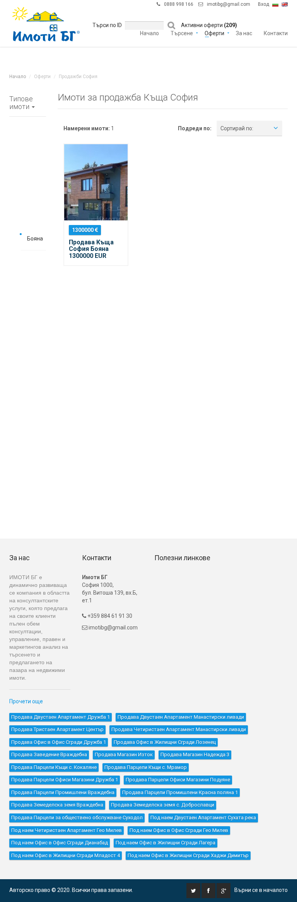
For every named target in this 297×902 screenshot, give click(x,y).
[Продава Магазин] (27, 334)
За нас (244, 23)
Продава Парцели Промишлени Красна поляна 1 (180, 792)
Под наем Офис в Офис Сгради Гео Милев (179, 830)
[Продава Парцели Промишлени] (27, 455)
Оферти (214, 23)
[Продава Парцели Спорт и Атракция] (27, 473)
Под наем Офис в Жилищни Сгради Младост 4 (65, 855)
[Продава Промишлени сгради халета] (27, 368)
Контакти (276, 23)
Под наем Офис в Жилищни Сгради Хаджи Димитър (188, 855)
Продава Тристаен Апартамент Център (57, 729)
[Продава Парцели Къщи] (27, 421)
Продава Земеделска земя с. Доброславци (162, 805)
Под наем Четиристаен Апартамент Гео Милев (66, 830)
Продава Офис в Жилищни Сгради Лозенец (165, 742)
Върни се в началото (261, 890)
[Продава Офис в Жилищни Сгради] (27, 281)
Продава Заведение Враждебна (49, 754)
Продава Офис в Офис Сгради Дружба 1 (58, 742)
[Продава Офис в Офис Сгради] (27, 264)
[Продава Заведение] (27, 316)
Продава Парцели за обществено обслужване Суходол (77, 817)
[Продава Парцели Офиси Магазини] (27, 438)
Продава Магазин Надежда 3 (194, 754)
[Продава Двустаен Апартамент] (27, 153)
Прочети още (26, 701)
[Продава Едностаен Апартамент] (27, 136)
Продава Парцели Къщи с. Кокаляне (54, 767)
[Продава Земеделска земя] (27, 490)
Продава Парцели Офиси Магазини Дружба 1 (64, 780)
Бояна (35, 238)
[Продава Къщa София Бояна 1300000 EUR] (96, 182)
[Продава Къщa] (27, 223)
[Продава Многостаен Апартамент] (27, 206)
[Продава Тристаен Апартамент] (27, 171)
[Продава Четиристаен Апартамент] (27, 188)
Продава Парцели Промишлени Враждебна (62, 792)
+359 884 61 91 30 (109, 616)
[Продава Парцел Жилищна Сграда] (27, 403)
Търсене (182, 23)
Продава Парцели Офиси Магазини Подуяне (178, 780)
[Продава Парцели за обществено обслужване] (27, 508)
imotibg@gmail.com (113, 627)
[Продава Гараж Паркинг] (27, 386)
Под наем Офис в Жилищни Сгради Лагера (165, 843)
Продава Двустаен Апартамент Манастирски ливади (181, 717)
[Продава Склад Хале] (27, 351)
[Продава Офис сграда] (27, 299)
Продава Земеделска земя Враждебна (57, 805)
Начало (149, 23)
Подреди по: (195, 128)
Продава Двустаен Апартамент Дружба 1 (60, 717)
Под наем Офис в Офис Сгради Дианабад (59, 843)
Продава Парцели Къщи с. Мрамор (145, 767)
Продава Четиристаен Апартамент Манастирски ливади (178, 729)
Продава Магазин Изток (124, 754)
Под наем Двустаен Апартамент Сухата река (203, 817)
